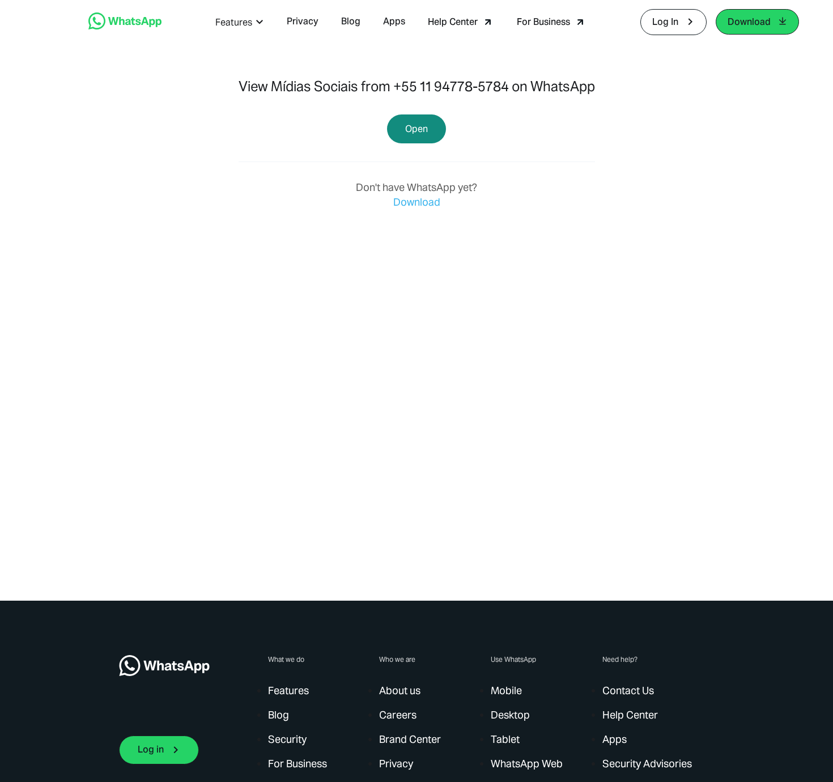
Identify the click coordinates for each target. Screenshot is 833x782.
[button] (239, 22)
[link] (125, 26)
